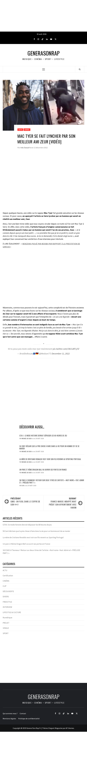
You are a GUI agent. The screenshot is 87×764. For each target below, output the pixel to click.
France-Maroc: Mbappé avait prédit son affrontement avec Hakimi (62, 503)
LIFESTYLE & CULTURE (12, 612)
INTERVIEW (7, 607)
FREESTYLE (7, 602)
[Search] (80, 69)
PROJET (6, 623)
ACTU (20, 130)
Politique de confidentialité (29, 718)
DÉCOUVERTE (8, 591)
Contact (23, 713)
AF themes (70, 728)
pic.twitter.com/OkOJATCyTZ (66, 348)
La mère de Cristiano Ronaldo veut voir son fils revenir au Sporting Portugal (50, 459)
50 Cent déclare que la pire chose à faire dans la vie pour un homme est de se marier (49, 447)
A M (23, 485)
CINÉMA (6, 581)
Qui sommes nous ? (10, 713)
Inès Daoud (24, 147)
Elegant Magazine (55, 728)
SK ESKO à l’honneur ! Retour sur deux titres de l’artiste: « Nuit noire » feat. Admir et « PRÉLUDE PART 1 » (51, 481)
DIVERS (27, 130)
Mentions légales (9, 718)
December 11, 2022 (61, 353)
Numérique (7, 617)
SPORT (5, 633)
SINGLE (6, 628)
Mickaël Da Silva (27, 438)
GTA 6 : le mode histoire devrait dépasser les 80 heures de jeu (43, 435)
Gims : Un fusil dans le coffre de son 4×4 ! (25, 501)
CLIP (4, 586)
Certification (8, 575)
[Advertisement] (43, 16)
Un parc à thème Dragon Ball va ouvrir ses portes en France (43, 469)
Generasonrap (44, 53)
